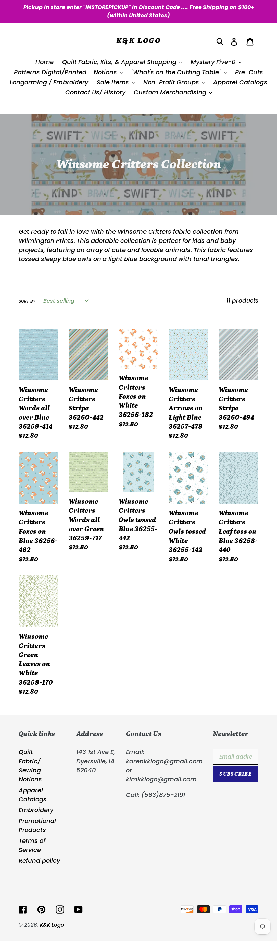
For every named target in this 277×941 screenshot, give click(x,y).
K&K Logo (138, 40)
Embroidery (36, 810)
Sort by (27, 301)
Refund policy (39, 860)
